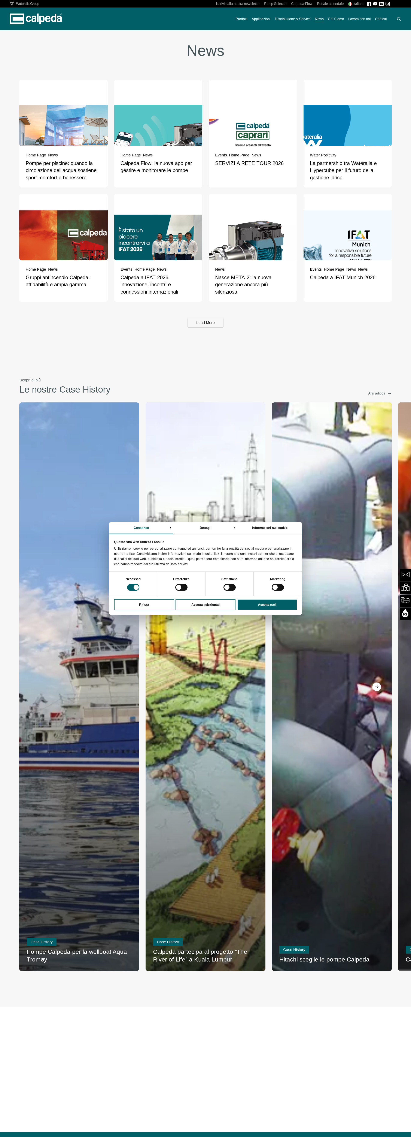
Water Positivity (323, 155)
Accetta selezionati (205, 604)
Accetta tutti (267, 604)
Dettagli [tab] (205, 528)
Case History (42, 942)
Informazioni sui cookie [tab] (269, 528)
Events (221, 155)
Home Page (36, 155)
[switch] (181, 587)
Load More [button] (205, 323)
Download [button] (325, 1126)
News (53, 155)
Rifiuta (144, 604)
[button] (380, 393)
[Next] (376, 686)
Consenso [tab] (141, 528)
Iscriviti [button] (201, 1126)
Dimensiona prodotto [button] (77, 1129)
